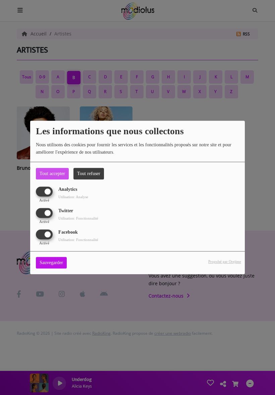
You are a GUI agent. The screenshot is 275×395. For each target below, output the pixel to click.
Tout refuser (88, 173)
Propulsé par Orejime (224, 262)
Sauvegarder (51, 262)
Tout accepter (52, 173)
